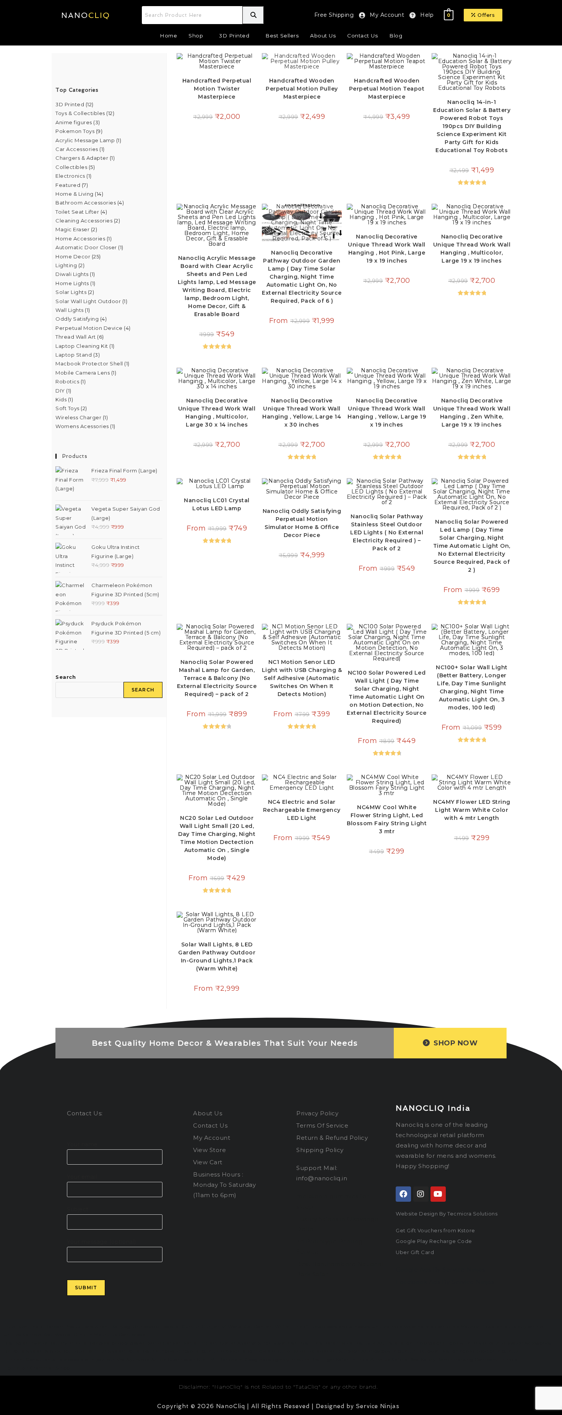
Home (168, 35)
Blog (395, 35)
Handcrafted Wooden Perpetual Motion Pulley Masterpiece (302, 88)
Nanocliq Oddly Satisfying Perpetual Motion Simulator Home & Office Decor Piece (302, 523)
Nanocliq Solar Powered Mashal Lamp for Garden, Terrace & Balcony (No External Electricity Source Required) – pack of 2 (217, 678)
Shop (195, 35)
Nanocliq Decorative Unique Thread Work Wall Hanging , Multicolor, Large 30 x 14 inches (217, 412)
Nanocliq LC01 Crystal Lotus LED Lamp (217, 504)
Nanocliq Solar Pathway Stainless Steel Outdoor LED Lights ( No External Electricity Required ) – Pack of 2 (386, 532)
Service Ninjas (378, 1406)
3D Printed (234, 35)
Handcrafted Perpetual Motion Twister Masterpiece (217, 88)
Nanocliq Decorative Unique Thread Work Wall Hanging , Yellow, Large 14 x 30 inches (301, 412)
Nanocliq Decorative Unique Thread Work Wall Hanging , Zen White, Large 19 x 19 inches (472, 412)
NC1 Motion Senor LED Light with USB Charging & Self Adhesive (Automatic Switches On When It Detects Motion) (302, 678)
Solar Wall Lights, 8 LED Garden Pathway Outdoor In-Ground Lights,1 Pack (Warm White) (216, 956)
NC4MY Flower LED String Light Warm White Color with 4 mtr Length (471, 809)
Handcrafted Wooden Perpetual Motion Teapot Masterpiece (387, 88)
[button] (483, 15)
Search (65, 677)
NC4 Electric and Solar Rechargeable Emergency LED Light (302, 809)
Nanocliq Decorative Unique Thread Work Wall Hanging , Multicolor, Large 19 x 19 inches (472, 248)
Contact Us (362, 35)
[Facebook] (403, 1194)
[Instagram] (421, 1194)
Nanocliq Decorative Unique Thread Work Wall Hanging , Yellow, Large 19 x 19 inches (387, 412)
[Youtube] (438, 1194)
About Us (323, 35)
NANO (85, 15)
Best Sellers (282, 35)
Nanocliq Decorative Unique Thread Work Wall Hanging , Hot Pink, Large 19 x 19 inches (387, 248)
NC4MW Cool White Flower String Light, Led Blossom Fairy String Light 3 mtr (387, 819)
